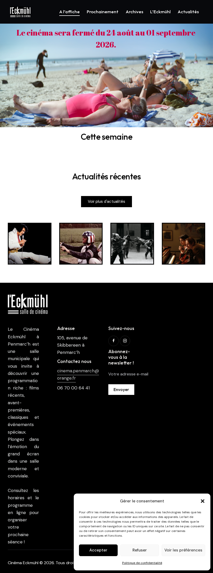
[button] (202, 501)
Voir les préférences (183, 550)
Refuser (139, 550)
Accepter (98, 550)
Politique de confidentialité (142, 563)
